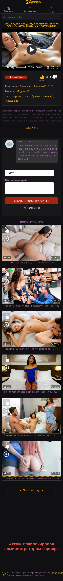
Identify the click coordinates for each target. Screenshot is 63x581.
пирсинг (17, 96)
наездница (12, 100)
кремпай (47, 96)
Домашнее (26, 86)
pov (27, 96)
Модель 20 (23, 91)
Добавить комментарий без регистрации (31, 202)
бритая (36, 96)
